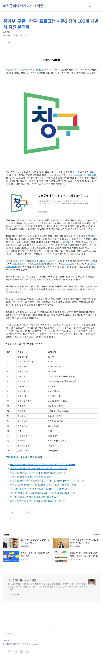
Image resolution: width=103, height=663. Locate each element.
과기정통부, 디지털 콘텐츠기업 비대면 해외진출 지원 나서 (38, 501)
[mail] (27, 651)
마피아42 (16, 263)
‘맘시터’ (91, 236)
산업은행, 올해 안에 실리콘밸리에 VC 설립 (30, 476)
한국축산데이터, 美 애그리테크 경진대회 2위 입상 (34, 497)
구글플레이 (11, 69)
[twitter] (9, 651)
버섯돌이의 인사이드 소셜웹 (23, 5)
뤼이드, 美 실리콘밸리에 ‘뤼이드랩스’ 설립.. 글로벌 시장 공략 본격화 (43, 484)
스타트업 (6, 32)
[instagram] (15, 651)
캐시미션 (19, 260)
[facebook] (4, 651)
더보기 (97, 534)
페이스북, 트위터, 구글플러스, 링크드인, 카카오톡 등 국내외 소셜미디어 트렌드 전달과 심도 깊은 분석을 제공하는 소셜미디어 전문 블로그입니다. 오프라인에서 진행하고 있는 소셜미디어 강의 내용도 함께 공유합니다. (47, 586)
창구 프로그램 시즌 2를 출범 (82, 175)
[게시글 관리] (19, 513)
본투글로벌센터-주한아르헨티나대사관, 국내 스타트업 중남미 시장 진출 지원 (47, 480)
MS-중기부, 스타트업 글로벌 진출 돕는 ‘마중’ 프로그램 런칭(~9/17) (42, 464)
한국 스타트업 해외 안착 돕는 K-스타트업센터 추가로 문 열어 (39, 488)
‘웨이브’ (69, 242)
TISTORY (6, 640)
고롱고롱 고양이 (47, 260)
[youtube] (21, 651)
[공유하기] (16, 513)
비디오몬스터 (36, 263)
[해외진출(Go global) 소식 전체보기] (24, 457)
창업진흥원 (41, 69)
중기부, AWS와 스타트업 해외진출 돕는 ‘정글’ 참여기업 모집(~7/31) (43, 493)
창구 (57, 69)
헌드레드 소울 (67, 263)
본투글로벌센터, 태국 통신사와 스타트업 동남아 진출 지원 (38, 472)
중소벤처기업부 (26, 69)
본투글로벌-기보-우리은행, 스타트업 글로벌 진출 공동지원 (38, 468)
